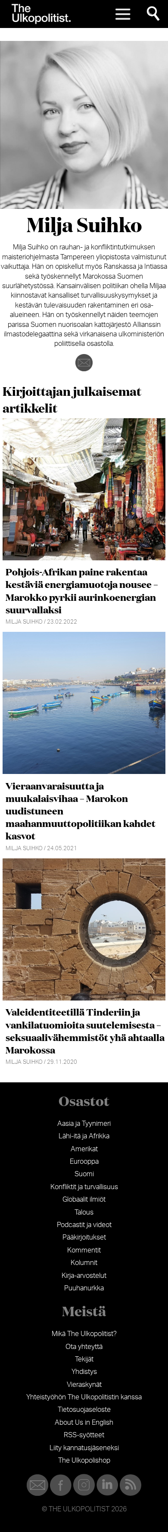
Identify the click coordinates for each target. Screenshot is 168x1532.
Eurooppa (84, 1161)
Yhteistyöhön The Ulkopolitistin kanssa (84, 1397)
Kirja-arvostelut (84, 1275)
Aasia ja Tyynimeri (84, 1123)
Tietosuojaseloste (84, 1409)
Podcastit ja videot (84, 1224)
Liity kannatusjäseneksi (84, 1448)
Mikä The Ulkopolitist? (84, 1333)
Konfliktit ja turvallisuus (84, 1187)
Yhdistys (84, 1371)
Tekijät (84, 1359)
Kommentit (84, 1250)
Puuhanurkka (84, 1288)
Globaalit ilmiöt (84, 1199)
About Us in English (84, 1422)
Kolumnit (84, 1262)
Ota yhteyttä (84, 1346)
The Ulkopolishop (84, 1460)
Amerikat (84, 1149)
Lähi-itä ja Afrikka (84, 1136)
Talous (84, 1212)
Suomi (84, 1174)
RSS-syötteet (84, 1435)
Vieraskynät (84, 1384)
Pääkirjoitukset (84, 1237)
